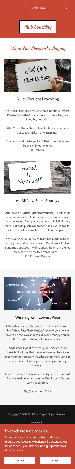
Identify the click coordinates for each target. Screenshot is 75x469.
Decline (20, 460)
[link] (67, 8)
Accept (55, 460)
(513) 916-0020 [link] (37, 8)
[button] (8, 8)
